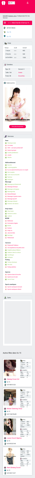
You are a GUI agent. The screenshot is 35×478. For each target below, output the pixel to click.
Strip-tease (10, 211)
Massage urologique (13, 189)
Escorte (9, 165)
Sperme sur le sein (12, 277)
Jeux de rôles (11, 233)
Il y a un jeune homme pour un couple (17, 170)
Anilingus (10, 257)
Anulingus (10, 179)
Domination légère (12, 223)
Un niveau (10, 145)
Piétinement (10, 237)
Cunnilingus (10, 255)
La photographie (12, 167)
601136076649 (11, 414)
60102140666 (11, 28)
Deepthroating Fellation (14, 250)
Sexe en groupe (11, 150)
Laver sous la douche (13, 174)
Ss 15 (9, 32)
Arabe (20, 72)
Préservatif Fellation (12, 245)
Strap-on (9, 230)
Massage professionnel (14, 184)
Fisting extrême (11, 267)
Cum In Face (10, 279)
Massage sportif (12, 199)
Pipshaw (9, 177)
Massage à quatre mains (14, 196)
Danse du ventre (11, 213)
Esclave (9, 228)
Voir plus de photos (17, 126)
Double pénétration (12, 152)
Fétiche (9, 157)
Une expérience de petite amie (15, 247)
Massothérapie (11, 194)
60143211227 (11, 473)
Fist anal (9, 264)
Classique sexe (11, 143)
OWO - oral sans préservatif (15, 148)
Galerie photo (10, 83)
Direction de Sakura (12, 203)
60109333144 (11, 443)
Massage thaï (11, 191)
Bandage (9, 235)
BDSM (9, 225)
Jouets (9, 155)
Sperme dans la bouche (14, 274)
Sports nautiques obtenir (14, 289)
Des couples (10, 172)
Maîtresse (10, 221)
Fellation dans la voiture (14, 252)
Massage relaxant (12, 201)
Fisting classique (12, 262)
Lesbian (9, 216)
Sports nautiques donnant (14, 287)
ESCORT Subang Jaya (9, 16)
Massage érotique (12, 186)
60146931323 (11, 385)
